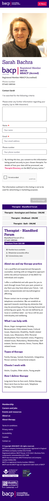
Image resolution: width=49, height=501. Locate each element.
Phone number (8, 147)
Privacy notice (7, 429)
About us (6, 415)
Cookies (5, 437)
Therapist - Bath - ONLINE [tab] (24, 223)
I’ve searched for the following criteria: (19, 95)
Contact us (6, 441)
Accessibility (7, 433)
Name (5, 125)
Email (5, 136)
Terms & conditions (9, 426)
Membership (8, 404)
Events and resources (11, 412)
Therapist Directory (13, 168)
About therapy (8, 419)
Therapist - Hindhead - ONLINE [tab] (24, 218)
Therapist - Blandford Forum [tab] (24, 207)
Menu (43, 4)
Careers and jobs (9, 408)
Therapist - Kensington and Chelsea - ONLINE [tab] (24, 212)
